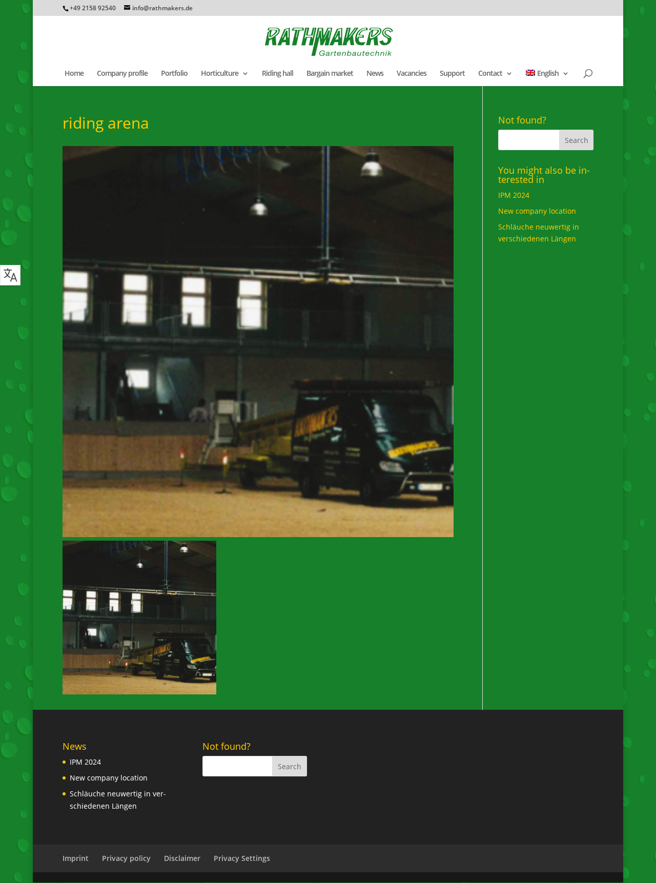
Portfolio (174, 74)
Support (452, 74)
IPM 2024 (513, 195)
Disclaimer (182, 858)
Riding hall (277, 74)
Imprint (76, 858)
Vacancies (411, 74)
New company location (537, 211)
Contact (490, 74)
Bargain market (329, 74)
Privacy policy (126, 858)
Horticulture (219, 74)
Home (74, 74)
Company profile (122, 74)
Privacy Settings (242, 858)
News (374, 74)
